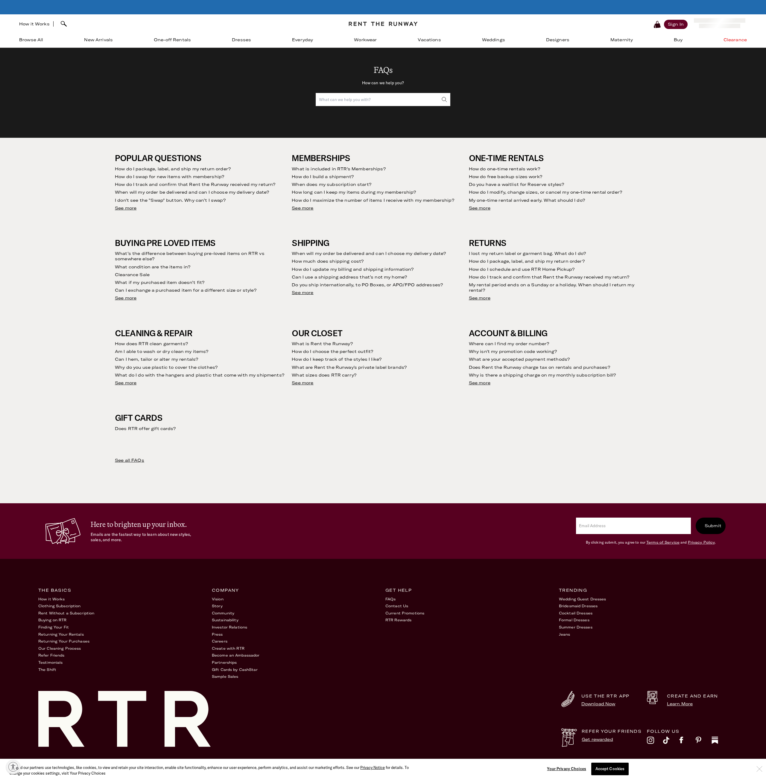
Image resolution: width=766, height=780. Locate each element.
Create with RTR (228, 648)
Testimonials (50, 662)
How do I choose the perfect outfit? (332, 351)
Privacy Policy (701, 542)
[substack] (720, 742)
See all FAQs (129, 460)
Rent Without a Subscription (66, 613)
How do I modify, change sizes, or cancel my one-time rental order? (545, 192)
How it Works (34, 24)
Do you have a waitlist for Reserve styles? (516, 184)
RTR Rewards (398, 620)
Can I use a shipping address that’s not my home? (349, 277)
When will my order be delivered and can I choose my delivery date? (192, 192)
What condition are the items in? (152, 267)
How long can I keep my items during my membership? (354, 192)
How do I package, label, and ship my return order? (173, 169)
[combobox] (198, 24)
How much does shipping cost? (328, 261)
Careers (219, 641)
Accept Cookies (610, 768)
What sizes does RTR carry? (324, 375)
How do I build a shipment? (323, 176)
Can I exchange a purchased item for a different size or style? (185, 290)
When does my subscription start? (331, 184)
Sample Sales (225, 676)
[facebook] (687, 742)
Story (217, 606)
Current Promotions (404, 613)
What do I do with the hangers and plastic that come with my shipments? (199, 375)
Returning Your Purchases (63, 641)
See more (125, 208)
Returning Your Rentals (61, 634)
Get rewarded (597, 739)
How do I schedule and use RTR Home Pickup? (522, 269)
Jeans (564, 634)
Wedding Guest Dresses (582, 599)
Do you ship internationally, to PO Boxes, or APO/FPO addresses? (367, 284)
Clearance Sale (132, 274)
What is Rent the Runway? (322, 343)
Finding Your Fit (53, 627)
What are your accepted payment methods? (519, 359)
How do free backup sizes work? (505, 176)
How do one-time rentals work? (504, 169)
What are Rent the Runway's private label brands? (349, 367)
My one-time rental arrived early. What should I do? (527, 200)
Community (223, 613)
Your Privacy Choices (566, 768)
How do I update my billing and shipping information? (353, 269)
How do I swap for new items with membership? (169, 176)
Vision (218, 599)
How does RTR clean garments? (151, 343)
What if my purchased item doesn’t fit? (159, 282)
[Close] (759, 769)
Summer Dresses (575, 627)
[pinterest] (703, 742)
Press (217, 634)
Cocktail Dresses (575, 613)
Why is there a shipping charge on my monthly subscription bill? (542, 375)
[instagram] (655, 742)
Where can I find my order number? (509, 343)
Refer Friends (51, 655)
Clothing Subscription (59, 606)
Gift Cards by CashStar (235, 669)
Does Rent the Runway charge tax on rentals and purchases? (539, 367)
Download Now (598, 703)
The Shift (47, 669)
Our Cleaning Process (59, 648)
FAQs (390, 599)
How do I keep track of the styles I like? (337, 359)
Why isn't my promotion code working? (513, 351)
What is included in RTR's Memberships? (338, 169)
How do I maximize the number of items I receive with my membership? (373, 200)
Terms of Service (663, 542)
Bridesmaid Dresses (578, 606)
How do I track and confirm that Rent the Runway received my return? (195, 184)
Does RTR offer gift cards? (145, 428)
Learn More (680, 703)
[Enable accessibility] (13, 767)
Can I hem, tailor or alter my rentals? (156, 359)
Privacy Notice (372, 767)
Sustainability (225, 620)
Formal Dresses (574, 620)
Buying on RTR (52, 620)
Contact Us (396, 606)
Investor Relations (229, 627)
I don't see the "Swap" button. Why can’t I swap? (170, 200)
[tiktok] (671, 742)
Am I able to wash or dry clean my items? (162, 351)
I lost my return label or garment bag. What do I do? (527, 253)
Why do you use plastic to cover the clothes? (166, 367)
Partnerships (224, 662)
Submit (713, 525)
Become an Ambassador (235, 655)
